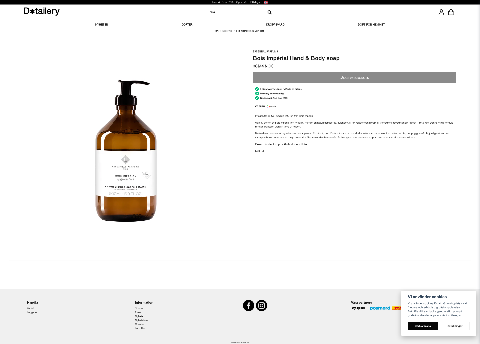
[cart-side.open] (451, 12)
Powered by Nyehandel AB (240, 342)
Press (138, 312)
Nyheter (101, 24)
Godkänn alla (423, 325)
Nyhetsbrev (141, 320)
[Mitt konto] (441, 12)
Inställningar (455, 325)
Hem (216, 30)
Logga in (32, 312)
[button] (265, 2)
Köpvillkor (140, 328)
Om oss (139, 308)
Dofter (187, 24)
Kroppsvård (275, 24)
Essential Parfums (265, 51)
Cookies (139, 324)
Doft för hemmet (371, 24)
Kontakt (31, 308)
